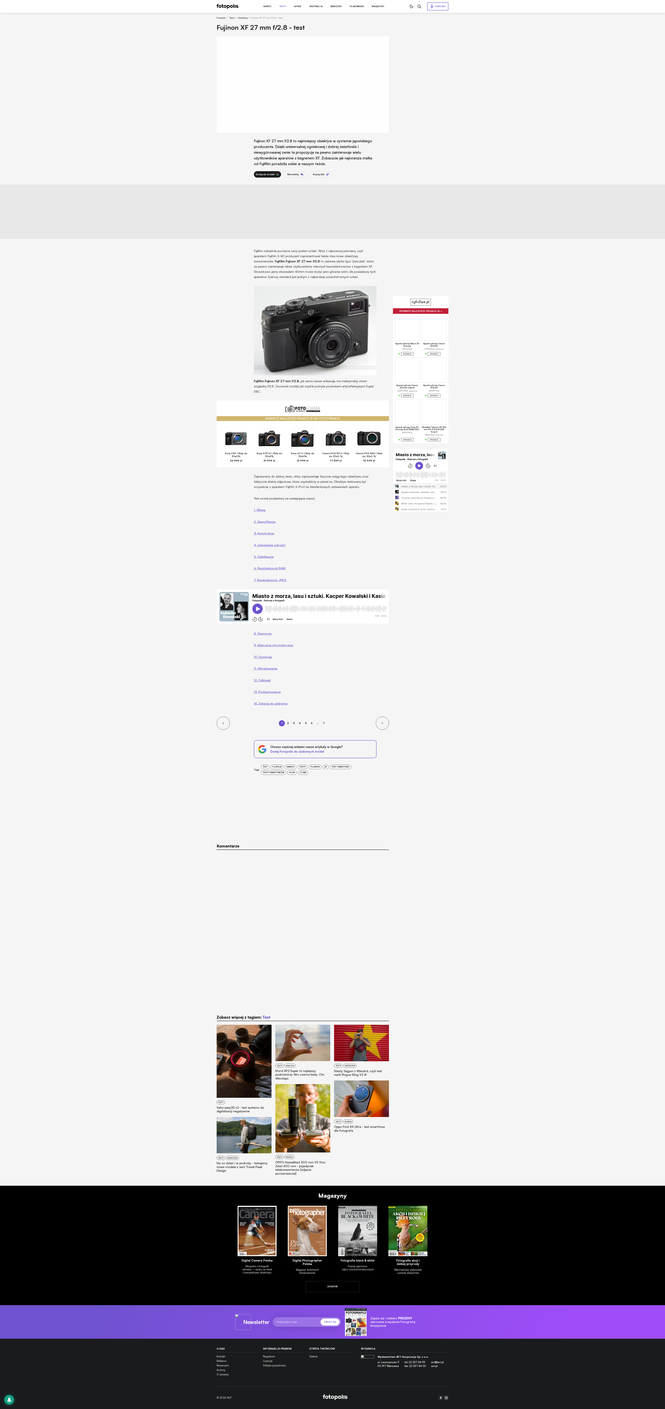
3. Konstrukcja (264, 533)
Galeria (313, 1356)
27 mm (303, 772)
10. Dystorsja (263, 657)
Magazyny (378, 6)
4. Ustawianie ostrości (269, 545)
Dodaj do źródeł (265, 174)
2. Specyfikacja (265, 522)
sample (290, 766)
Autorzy (221, 1370)
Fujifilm (277, 766)
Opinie (297, 6)
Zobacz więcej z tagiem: (243, 1017)
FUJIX (292, 772)
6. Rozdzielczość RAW (270, 568)
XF (325, 766)
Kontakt (221, 1356)
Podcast (440, 6)
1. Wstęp (260, 510)
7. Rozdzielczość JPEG (270, 580)
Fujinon (315, 766)
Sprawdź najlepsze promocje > (420, 310)
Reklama (221, 1361)
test (265, 766)
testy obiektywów (273, 772)
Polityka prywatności (274, 1365)
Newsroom (223, 1365)
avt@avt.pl (437, 1362)
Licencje (268, 1361)
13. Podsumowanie (267, 692)
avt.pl (434, 1366)
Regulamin (269, 1356)
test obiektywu (341, 766)
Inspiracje (316, 6)
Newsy (267, 6)
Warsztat (336, 6)
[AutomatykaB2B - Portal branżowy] (335, 1397)
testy (302, 766)
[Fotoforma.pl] (303, 411)
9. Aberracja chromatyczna (273, 645)
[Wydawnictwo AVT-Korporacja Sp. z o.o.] (367, 1363)
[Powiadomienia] (9, 1400)
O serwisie (223, 1374)
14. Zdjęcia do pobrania (270, 703)
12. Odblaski (262, 680)
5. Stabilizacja (264, 557)
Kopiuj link (318, 174)
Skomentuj (293, 174)
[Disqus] (303, 897)
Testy (282, 6)
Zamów (332, 1286)
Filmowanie (357, 6)
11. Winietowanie (265, 668)
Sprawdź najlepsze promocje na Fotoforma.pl (302, 418)
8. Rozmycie (263, 633)
